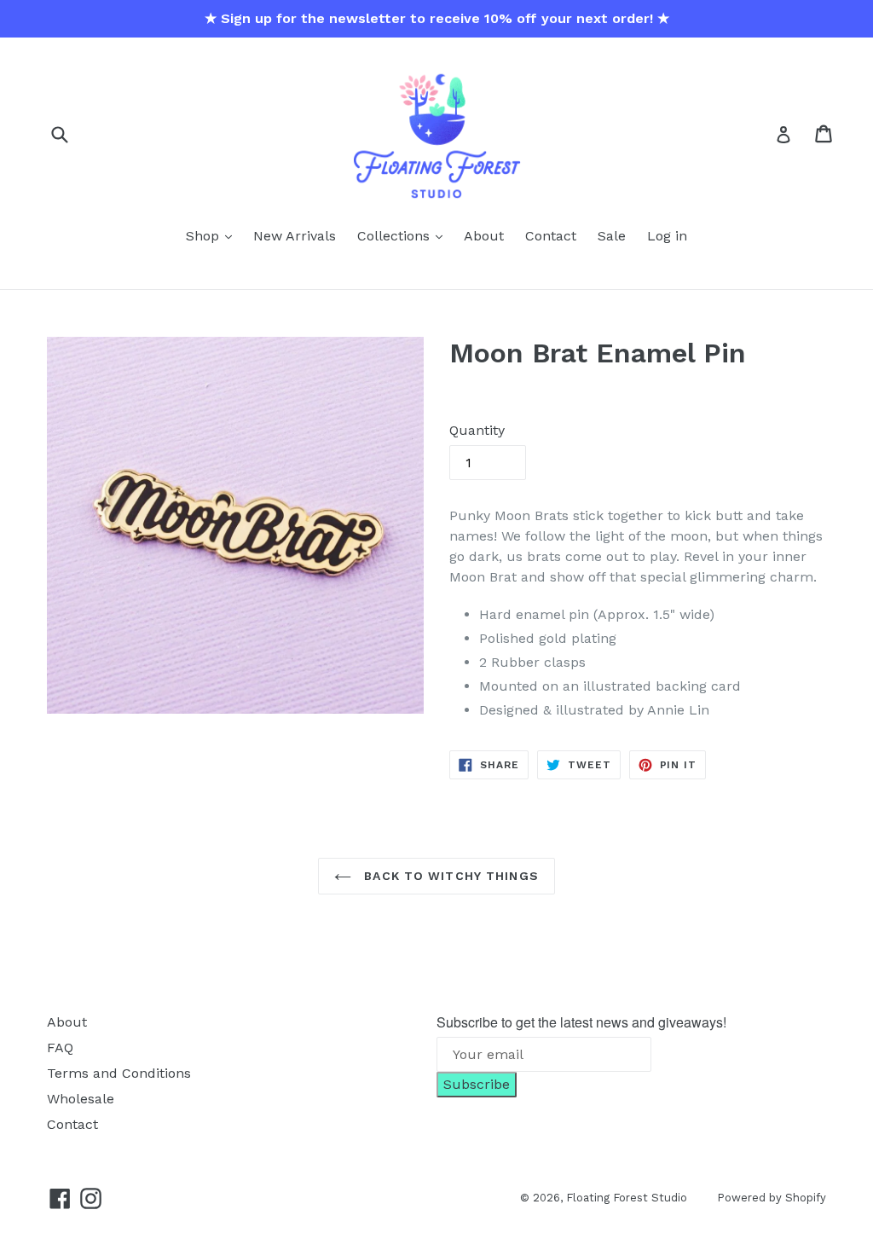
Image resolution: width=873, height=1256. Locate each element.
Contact (550, 236)
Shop (204, 236)
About (484, 236)
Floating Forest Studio (626, 1197)
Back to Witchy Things (449, 876)
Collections (395, 236)
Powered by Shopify (771, 1197)
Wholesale (80, 1099)
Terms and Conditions (119, 1073)
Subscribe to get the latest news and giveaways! (581, 1022)
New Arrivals (294, 236)
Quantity (477, 430)
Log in (667, 236)
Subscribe (476, 1084)
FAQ (60, 1047)
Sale (612, 236)
